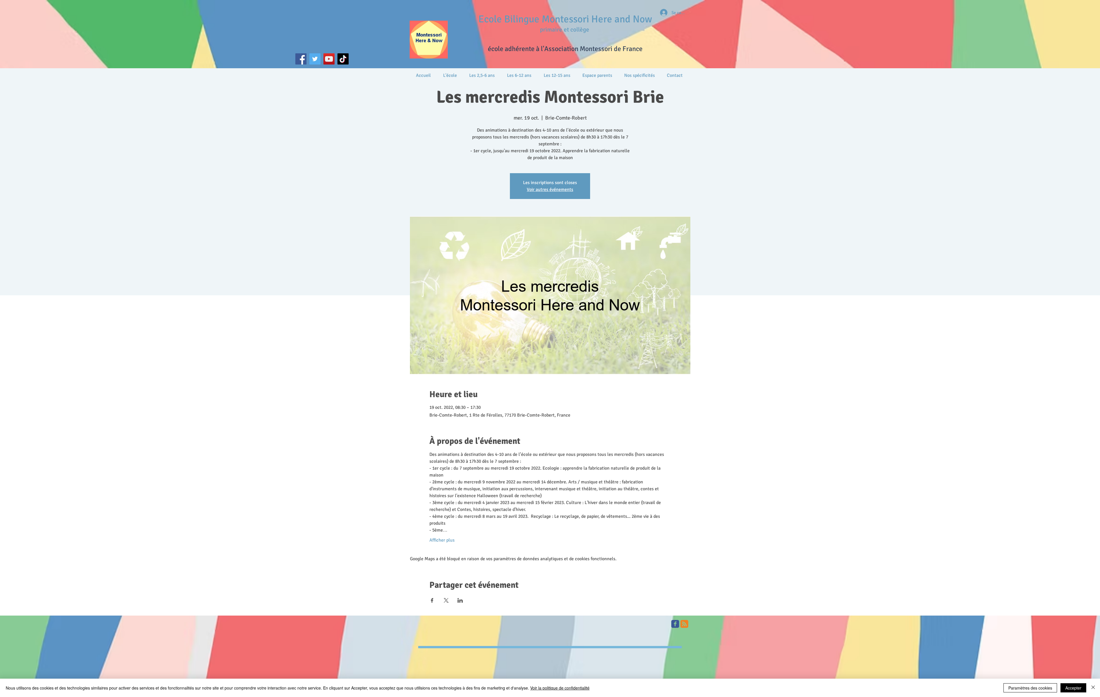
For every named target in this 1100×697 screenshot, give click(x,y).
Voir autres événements (550, 189)
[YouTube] (329, 59)
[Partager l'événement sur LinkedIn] (460, 600)
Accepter (1073, 688)
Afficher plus (442, 540)
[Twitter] (315, 59)
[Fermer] (1093, 687)
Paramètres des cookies (1030, 688)
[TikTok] (343, 59)
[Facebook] (301, 59)
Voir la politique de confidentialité (560, 688)
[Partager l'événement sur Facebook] (432, 600)
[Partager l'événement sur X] (446, 600)
